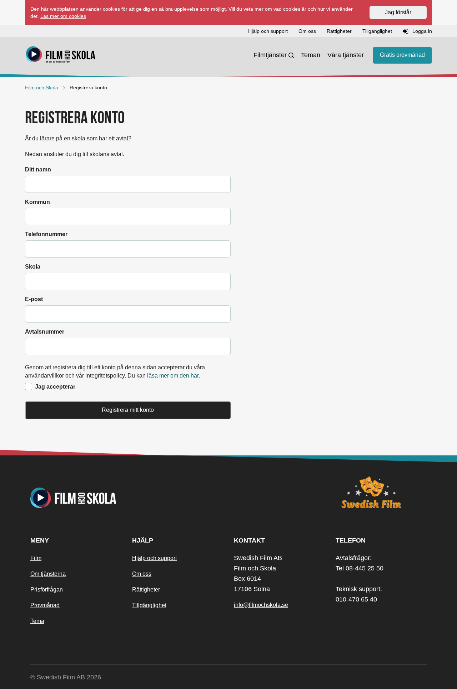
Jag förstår (398, 12)
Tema (37, 621)
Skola (32, 267)
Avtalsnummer (44, 332)
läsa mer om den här (173, 376)
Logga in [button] (421, 31)
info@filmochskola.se (261, 605)
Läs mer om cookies (63, 16)
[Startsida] (60, 55)
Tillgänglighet (149, 605)
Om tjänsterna (48, 574)
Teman (310, 55)
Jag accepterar (55, 387)
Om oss (141, 574)
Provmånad (45, 605)
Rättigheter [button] (339, 31)
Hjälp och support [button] (268, 31)
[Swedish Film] (381, 492)
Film (35, 558)
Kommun (37, 202)
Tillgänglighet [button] (377, 31)
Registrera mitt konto (128, 410)
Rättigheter (146, 589)
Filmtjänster (270, 55)
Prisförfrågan (46, 589)
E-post (34, 299)
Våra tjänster (345, 55)
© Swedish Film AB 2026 (65, 677)
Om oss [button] (307, 31)
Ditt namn (38, 169)
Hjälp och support (154, 558)
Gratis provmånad (402, 55)
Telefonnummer (46, 234)
